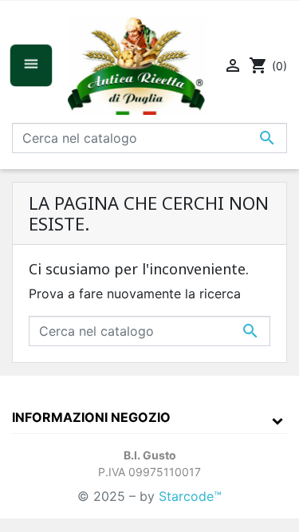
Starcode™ (190, 496)
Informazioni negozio (91, 417)
